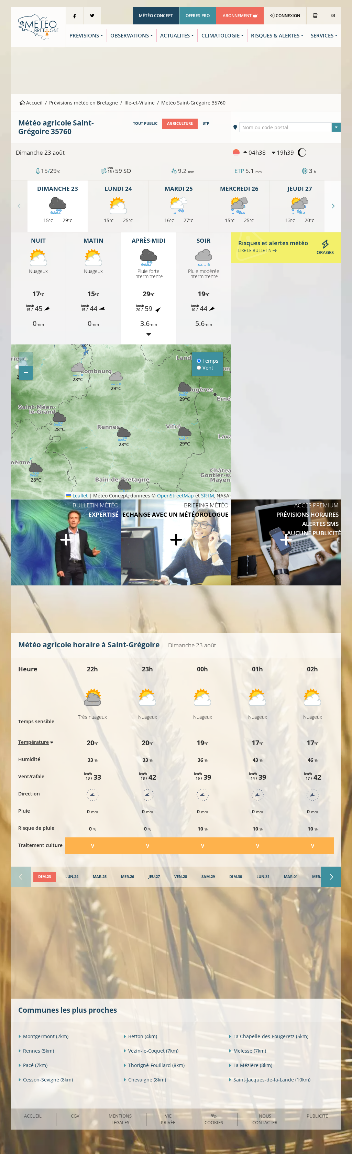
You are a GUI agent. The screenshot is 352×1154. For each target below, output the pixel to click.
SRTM (207, 495)
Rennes (38, 1050)
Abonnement (238, 16)
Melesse (249, 1050)
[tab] (44, 877)
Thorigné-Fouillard (156, 1065)
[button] (36, 473)
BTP (205, 123)
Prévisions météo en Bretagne (83, 102)
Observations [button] (129, 35)
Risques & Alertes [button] (275, 35)
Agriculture (180, 123)
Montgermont (45, 1036)
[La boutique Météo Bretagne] (315, 15)
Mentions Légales (120, 1119)
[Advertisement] (176, 69)
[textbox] (290, 127)
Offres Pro (198, 16)
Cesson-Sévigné (48, 1079)
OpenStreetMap (175, 495)
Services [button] (322, 35)
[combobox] (290, 127)
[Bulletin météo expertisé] (66, 542)
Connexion (287, 16)
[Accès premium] (286, 542)
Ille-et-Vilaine (139, 102)
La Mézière (252, 1065)
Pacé (35, 1065)
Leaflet (79, 495)
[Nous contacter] (332, 15)
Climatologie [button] (220, 35)
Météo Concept (156, 16)
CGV (75, 1116)
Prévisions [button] (84, 35)
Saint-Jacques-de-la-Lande (271, 1079)
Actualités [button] (175, 35)
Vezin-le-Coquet (153, 1050)
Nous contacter (264, 1119)
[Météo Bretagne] (38, 26)
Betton (142, 1036)
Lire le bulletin (255, 250)
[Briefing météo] (176, 542)
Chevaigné (147, 1079)
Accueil (34, 102)
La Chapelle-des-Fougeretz (270, 1036)
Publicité (317, 1116)
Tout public (145, 123)
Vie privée (168, 1119)
